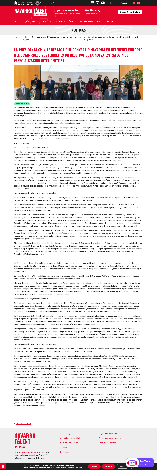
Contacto (124, 3)
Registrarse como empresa (110, 438)
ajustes (80, 467)
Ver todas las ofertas (107, 443)
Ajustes (122, 466)
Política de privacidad (71, 438)
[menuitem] (134, 3)
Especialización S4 (66, 21)
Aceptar (94, 466)
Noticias (110, 21)
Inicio (17, 21)
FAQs (112, 3)
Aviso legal (66, 433)
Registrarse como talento (109, 433)
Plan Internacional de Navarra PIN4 (31, 452)
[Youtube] (24, 447)
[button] (3, 466)
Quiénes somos (30, 21)
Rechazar (108, 466)
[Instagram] (20, 447)
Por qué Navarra (47, 21)
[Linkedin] (16, 447)
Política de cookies (70, 443)
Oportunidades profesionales (90, 21)
